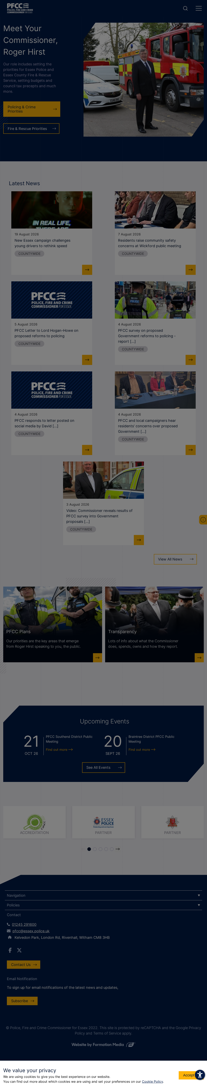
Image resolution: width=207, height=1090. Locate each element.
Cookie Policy (152, 1081)
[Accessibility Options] (200, 1075)
